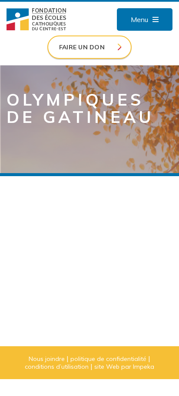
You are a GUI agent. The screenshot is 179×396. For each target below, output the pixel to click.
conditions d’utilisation (57, 366)
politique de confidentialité (108, 359)
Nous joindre (47, 359)
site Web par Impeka (124, 366)
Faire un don (82, 47)
